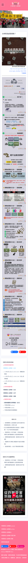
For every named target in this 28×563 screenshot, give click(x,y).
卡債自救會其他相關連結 (10, 392)
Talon (12, 534)
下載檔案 (23, 56)
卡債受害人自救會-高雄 (7, 521)
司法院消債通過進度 (21, 537)
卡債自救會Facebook (9, 387)
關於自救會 (4, 537)
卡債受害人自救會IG (6, 515)
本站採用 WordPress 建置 (7, 532)
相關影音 (12, 540)
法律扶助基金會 (5, 524)
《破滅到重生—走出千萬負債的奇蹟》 (14, 429)
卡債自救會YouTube (9, 390)
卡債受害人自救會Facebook (8, 508)
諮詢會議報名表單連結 (10, 385)
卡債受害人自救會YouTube (8, 511)
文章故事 (24, 540)
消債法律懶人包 (5, 540)
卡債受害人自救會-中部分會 (8, 518)
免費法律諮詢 (11, 537)
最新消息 (18, 540)
